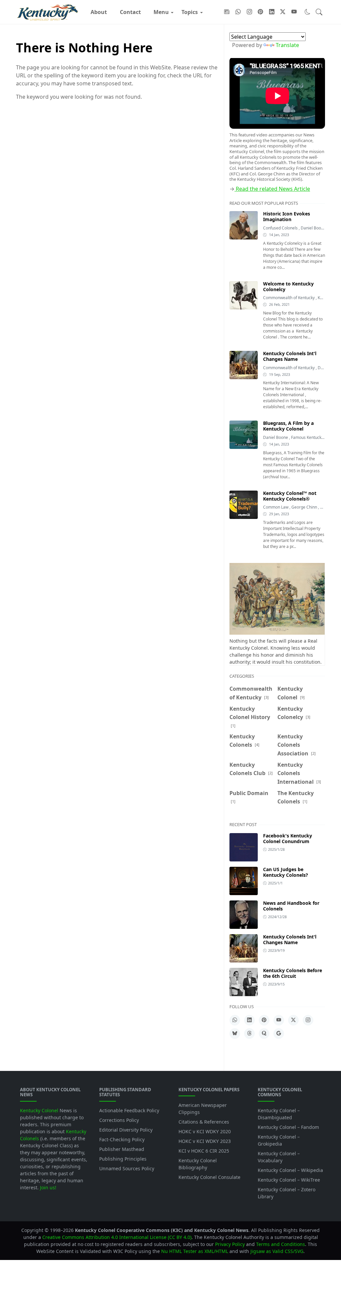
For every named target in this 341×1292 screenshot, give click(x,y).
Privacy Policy (230, 1244)
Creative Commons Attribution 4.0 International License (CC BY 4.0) (116, 1237)
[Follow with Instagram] (249, 12)
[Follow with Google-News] (226, 12)
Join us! (48, 1187)
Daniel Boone (314, 228)
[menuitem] (98, 12)
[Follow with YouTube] (294, 12)
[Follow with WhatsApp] (238, 12)
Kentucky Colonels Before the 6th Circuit (292, 973)
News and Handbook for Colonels (291, 906)
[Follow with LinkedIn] (271, 12)
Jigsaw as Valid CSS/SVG (276, 1251)
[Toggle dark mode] (307, 11)
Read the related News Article (272, 188)
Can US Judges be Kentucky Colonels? (285, 872)
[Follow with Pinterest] (260, 12)
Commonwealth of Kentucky (289, 297)
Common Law (276, 507)
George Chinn (304, 507)
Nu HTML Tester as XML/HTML (194, 1251)
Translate (287, 45)
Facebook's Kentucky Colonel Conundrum (287, 838)
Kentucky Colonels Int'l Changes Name (289, 939)
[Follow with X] (282, 12)
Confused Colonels (281, 228)
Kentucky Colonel (39, 1110)
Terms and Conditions (280, 1244)
